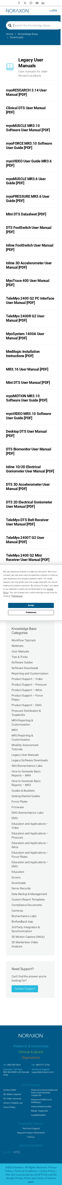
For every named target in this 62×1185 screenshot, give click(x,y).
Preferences (31, 612)
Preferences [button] (16, 596)
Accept (31, 605)
